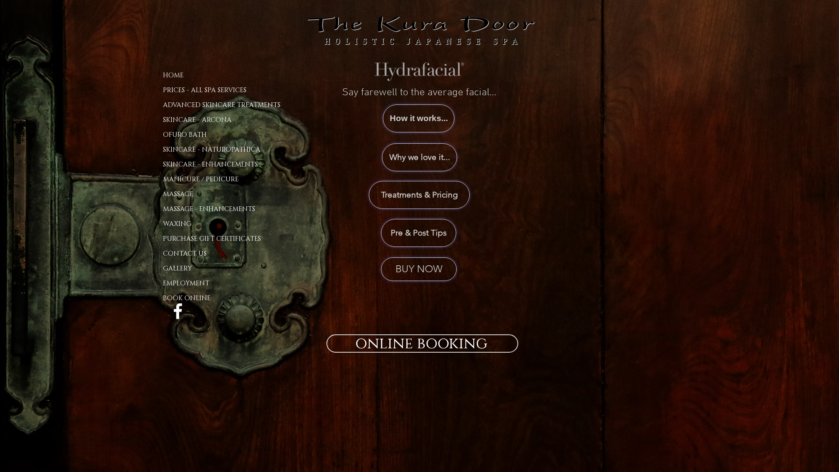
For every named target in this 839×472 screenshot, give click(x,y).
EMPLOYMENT (186, 283)
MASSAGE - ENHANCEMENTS (209, 209)
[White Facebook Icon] (177, 311)
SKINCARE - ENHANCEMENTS (210, 164)
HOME (173, 75)
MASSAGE (178, 194)
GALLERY (177, 268)
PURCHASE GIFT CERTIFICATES (212, 238)
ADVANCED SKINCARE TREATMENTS (222, 105)
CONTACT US (185, 253)
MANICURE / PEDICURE (201, 179)
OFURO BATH (185, 134)
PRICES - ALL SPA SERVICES (204, 90)
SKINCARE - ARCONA (197, 120)
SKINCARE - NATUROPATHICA (211, 149)
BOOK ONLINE (187, 298)
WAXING (177, 224)
